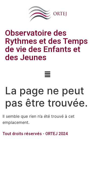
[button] (47, 74)
